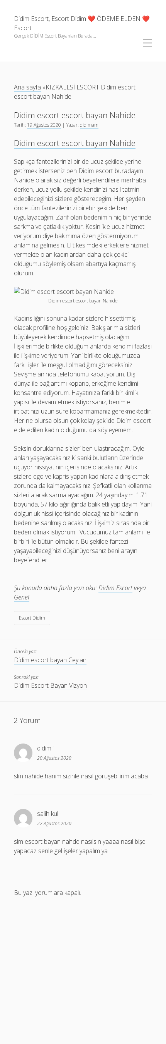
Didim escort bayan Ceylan (50, 660)
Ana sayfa (27, 87)
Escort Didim (32, 618)
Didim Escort (115, 588)
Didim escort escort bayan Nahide (75, 142)
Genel (21, 597)
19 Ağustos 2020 (44, 125)
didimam (89, 125)
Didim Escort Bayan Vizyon (50, 685)
